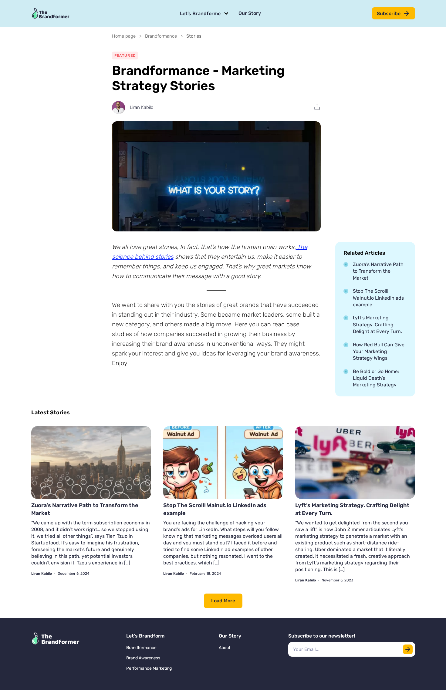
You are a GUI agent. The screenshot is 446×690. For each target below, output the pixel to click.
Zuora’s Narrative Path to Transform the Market (378, 271)
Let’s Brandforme (200, 13)
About (224, 647)
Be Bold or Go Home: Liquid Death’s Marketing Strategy (376, 378)
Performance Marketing (149, 668)
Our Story (249, 13)
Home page (124, 36)
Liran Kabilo (141, 107)
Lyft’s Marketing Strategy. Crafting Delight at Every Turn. (377, 324)
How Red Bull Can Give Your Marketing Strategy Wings (378, 351)
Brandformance (161, 36)
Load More (223, 601)
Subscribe (388, 13)
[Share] (317, 107)
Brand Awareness (143, 658)
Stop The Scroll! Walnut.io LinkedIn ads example (378, 298)
